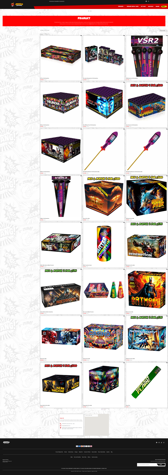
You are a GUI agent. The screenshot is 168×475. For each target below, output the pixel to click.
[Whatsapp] (164, 442)
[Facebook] (157, 442)
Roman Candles (94, 451)
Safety (72, 457)
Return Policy (84, 457)
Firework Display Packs (59, 451)
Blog (111, 451)
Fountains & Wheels (87, 451)
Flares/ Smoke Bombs (101, 451)
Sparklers (108, 451)
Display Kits (81, 451)
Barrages (76, 451)
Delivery (89, 457)
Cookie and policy (94, 457)
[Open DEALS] (165, 6)
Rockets (65, 451)
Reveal (91, 23)
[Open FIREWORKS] (123, 6)
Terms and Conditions (77, 457)
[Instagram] (159, 442)
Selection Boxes (70, 451)
